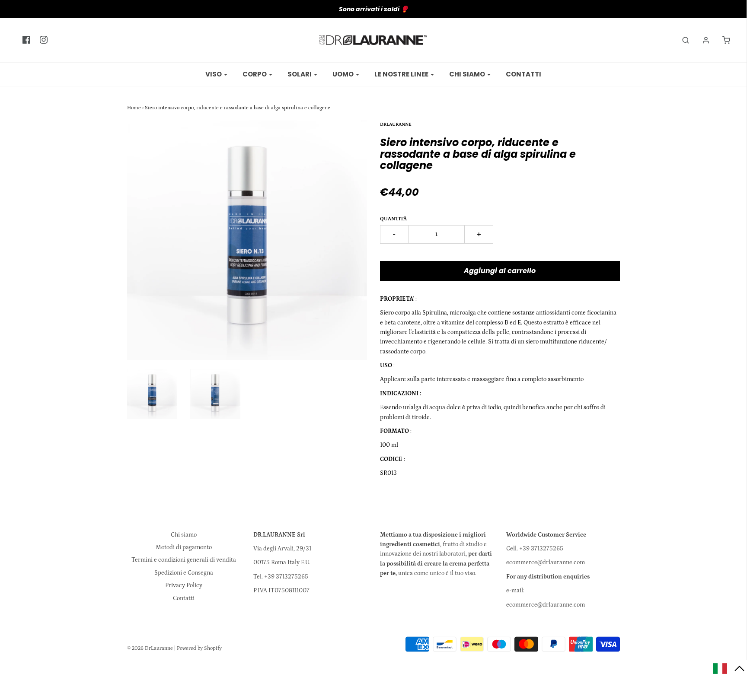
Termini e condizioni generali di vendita (183, 559)
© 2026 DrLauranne (150, 648)
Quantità (393, 219)
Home (134, 108)
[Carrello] (721, 40)
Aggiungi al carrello (500, 271)
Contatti (523, 74)
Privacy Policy (183, 585)
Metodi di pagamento (184, 547)
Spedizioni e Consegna (183, 572)
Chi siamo (184, 534)
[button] (729, 668)
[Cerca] (681, 40)
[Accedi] (701, 40)
